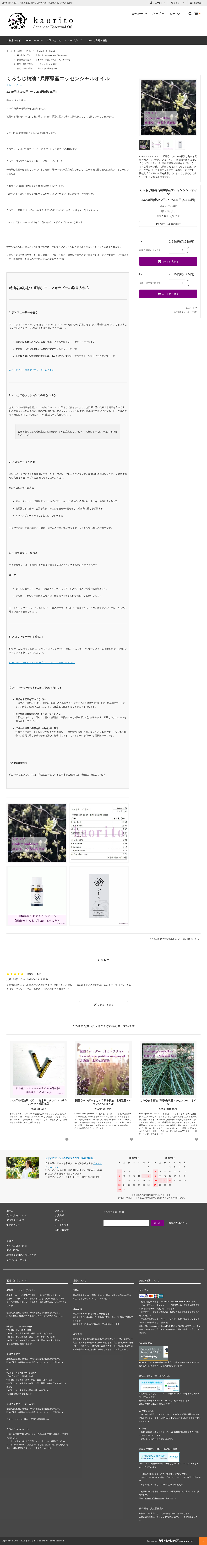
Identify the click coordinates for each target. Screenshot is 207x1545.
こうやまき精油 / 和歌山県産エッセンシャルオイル (168, 1102)
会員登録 (197, 3)
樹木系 (52, 51)
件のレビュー (14, 85)
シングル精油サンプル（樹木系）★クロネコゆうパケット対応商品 (38, 1102)
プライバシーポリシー (17, 1260)
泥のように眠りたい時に (48, 68)
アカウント (158, 3)
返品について (191, 308)
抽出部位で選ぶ (24, 55)
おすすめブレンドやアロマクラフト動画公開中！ (70, 1158)
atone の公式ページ (153, 1498)
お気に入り (170, 211)
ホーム (9, 51)
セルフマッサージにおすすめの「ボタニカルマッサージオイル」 (42, 662)
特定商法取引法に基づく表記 (21, 1255)
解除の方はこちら (178, 1223)
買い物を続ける (190, 939)
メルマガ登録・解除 (97, 40)
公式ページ (153, 1439)
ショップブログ (73, 40)
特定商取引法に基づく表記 (185, 312)
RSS (8, 1250)
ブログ (9, 1241)
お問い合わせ (54, 40)
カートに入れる (170, 261)
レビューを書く (105, 1005)
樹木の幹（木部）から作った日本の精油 (53, 60)
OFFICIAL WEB (34, 40)
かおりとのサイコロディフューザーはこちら (31, 370)
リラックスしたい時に (47, 64)
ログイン (177, 3)
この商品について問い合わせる (163, 939)
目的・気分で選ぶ (25, 64)
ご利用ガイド (13, 40)
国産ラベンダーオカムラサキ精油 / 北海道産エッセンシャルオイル (103, 1102)
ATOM (16, 1250)
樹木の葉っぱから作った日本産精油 (51, 55)
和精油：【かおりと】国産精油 (30, 51)
